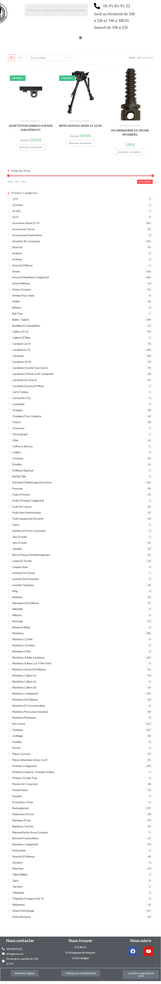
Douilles (17, 464)
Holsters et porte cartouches (29, 530)
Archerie (17, 253)
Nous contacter (20, 940)
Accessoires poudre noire (27, 235)
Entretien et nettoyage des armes (32, 482)
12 (138, 57)
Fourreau (17, 488)
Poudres (17, 796)
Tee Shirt (17, 886)
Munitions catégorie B (25, 693)
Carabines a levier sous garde (30, 367)
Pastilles (17, 741)
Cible (15, 440)
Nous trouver (80, 940)
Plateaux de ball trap (24, 778)
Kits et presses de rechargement (31, 554)
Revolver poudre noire (25, 838)
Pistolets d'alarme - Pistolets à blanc (33, 772)
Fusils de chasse (21, 506)
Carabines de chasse (24, 380)
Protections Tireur (22, 802)
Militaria (17, 615)
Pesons (16, 747)
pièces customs (21, 753)
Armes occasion (21, 289)
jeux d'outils (19, 536)
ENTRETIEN (19, 476)
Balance (16, 307)
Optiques (17, 729)
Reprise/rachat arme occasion (30, 832)
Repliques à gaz (21, 820)
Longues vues (20, 567)
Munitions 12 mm (22, 639)
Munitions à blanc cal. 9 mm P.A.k (31, 663)
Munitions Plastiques (24, 717)
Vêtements (18, 904)
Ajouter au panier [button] (30, 147)
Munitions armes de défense (29, 669)
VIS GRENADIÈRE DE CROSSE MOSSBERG (130, 132)
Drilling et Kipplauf (22, 470)
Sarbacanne (19, 850)
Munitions (18, 633)
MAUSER (17, 609)
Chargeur (17, 410)
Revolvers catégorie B (25, 844)
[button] (80, 38)
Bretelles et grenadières (26, 325)
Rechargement (20, 808)
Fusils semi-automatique (26, 512)
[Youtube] (149, 951)
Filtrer (144, 181)
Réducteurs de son (23, 814)
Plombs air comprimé (25, 784)
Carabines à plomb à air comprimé (32, 373)
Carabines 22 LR (21, 361)
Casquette (18, 404)
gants (15, 524)
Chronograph (20, 434)
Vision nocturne (21, 916)
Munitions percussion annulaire (30, 711)
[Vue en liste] (20, 57)
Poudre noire (20, 790)
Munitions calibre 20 (24, 687)
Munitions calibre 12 (24, 675)
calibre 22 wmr (21, 337)
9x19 (15, 217)
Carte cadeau (20, 391)
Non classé (18, 723)
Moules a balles (21, 627)
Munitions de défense (25, 699)
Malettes (17, 597)
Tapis (15, 880)
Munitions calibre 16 (24, 681)
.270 (15, 199)
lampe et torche (22, 561)
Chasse (16, 422)
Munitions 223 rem (23, 645)
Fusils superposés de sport (28, 518)
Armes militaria (21, 283)
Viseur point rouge (23, 910)
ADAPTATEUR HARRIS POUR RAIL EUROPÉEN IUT (31, 127)
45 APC (16, 211)
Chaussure (18, 428)
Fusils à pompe (21, 494)
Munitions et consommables (28, 705)
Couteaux (18, 458)
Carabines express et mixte (28, 386)
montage (17, 621)
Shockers (17, 862)
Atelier (16, 301)
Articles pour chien (23, 295)
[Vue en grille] (11, 57)
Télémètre (18, 892)
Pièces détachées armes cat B (29, 760)
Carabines (18, 355)
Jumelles (17, 548)
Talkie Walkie (19, 874)
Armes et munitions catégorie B (30, 277)
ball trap (17, 313)
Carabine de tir (21, 349)
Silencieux (18, 868)
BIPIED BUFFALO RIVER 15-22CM (80, 125)
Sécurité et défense (23, 856)
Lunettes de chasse (23, 572)
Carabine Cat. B (21, 343)
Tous (150, 57)
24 (143, 57)
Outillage (17, 735)
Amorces (17, 247)
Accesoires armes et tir (31, 120)
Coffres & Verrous (22, 446)
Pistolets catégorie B (24, 766)
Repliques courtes (22, 826)
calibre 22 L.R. (20, 331)
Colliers (16, 452)
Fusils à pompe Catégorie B (28, 500)
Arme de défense (22, 265)
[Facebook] (133, 951)
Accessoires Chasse (23, 229)
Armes (16, 271)
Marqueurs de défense (25, 603)
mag (14, 591)
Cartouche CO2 (21, 398)
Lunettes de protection (25, 579)
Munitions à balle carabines (28, 657)
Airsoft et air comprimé (26, 241)
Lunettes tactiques (23, 585)
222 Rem (17, 205)
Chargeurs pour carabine (26, 416)
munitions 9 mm (21, 651)
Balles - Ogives (20, 319)
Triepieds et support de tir (28, 898)
